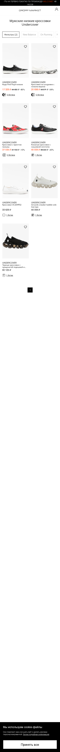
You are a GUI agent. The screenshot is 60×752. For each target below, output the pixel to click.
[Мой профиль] (56, 9)
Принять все (30, 744)
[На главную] (30, 10)
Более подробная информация (36, 734)
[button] (30, 737)
